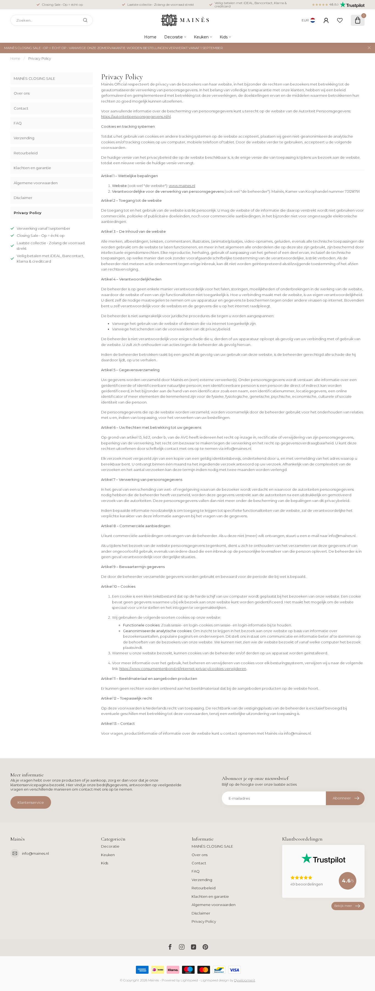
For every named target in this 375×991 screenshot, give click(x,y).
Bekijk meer (343, 906)
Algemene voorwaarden (36, 183)
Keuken (201, 37)
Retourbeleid (26, 153)
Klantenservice (31, 802)
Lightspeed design (215, 980)
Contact (21, 108)
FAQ (18, 123)
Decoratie (173, 37)
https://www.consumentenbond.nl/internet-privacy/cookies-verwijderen (182, 668)
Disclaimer (23, 197)
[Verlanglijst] (340, 20)
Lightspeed (189, 980)
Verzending (24, 138)
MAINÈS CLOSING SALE (34, 78)
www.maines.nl (182, 185)
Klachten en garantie (32, 168)
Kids (224, 37)
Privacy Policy (39, 58)
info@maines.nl (35, 853)
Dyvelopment (244, 980)
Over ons (22, 93)
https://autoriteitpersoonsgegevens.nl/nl (136, 116)
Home (150, 37)
